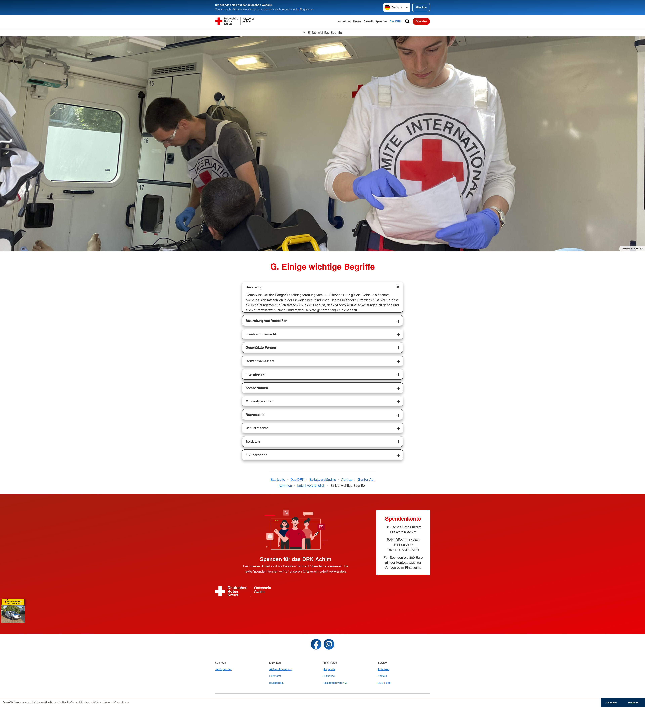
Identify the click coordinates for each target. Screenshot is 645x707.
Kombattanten (257, 387)
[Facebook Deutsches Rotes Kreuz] (316, 644)
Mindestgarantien (259, 401)
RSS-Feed (384, 683)
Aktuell (368, 21)
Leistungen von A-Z (335, 683)
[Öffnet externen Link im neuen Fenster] (322, 610)
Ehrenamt (275, 676)
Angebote (344, 21)
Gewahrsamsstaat (260, 360)
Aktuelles (329, 676)
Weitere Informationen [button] (116, 702)
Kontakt (382, 676)
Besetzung (254, 287)
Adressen (383, 669)
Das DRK (395, 21)
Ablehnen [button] (611, 702)
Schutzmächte (257, 427)
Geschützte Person (261, 347)
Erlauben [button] (633, 702)
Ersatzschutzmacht (261, 334)
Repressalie (255, 414)
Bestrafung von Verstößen (266, 320)
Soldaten (253, 441)
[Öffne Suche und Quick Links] (407, 21)
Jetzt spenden (223, 669)
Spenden (381, 21)
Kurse (357, 21)
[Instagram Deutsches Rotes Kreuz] (329, 644)
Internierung (255, 374)
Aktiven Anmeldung (281, 669)
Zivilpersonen (256, 454)
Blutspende (276, 683)
